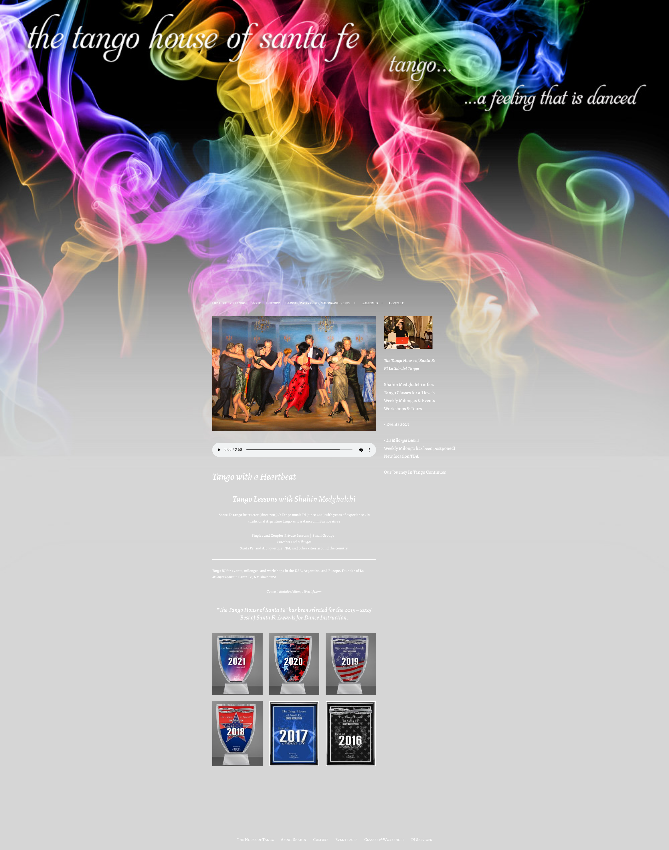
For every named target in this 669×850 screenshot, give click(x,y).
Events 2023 (397, 424)
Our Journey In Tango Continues (415, 472)
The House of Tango (228, 303)
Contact (396, 303)
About (256, 303)
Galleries (370, 303)
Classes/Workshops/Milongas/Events (317, 303)
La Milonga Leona (402, 440)
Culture (273, 303)
